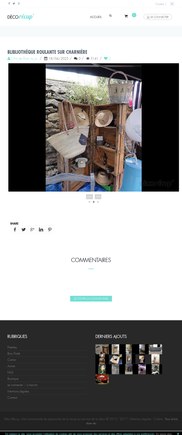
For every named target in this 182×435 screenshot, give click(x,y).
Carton (11, 232)
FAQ (10, 244)
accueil (96, 17)
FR (172, 4)
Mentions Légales (18, 263)
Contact (160, 4)
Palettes (12, 219)
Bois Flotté (13, 225)
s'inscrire (32, 257)
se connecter (159, 17)
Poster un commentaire (92, 170)
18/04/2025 (58, 59)
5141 (94, 59)
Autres (11, 238)
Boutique (12, 251)
